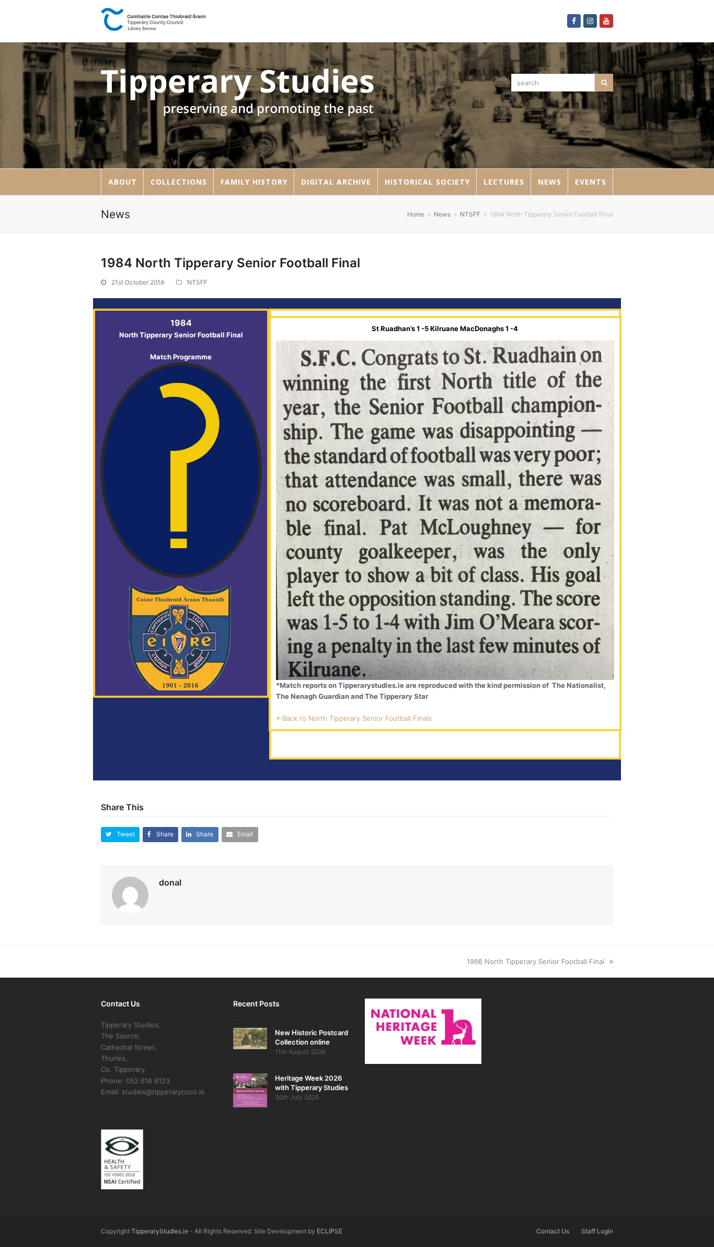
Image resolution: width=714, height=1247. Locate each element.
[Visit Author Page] (130, 894)
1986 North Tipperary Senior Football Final (535, 961)
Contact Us (552, 1231)
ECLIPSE (329, 1231)
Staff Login (597, 1231)
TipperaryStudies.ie (159, 1231)
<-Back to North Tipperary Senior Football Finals (354, 718)
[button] (120, 834)
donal (170, 882)
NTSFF (197, 282)
